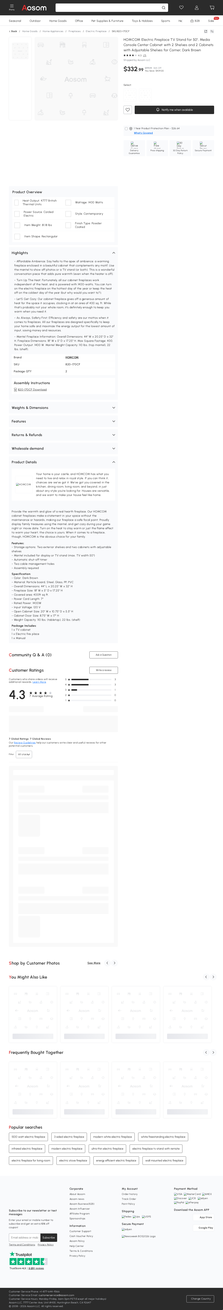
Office (79, 20)
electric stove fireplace (73, 1160)
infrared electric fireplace (27, 1148)
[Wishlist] (181, 7)
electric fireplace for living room (31, 1160)
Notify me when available (177, 109)
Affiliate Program (80, 1213)
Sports (165, 20)
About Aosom (77, 1194)
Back (14, 31)
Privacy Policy (46, 1244)
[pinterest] (34, 1202)
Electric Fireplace (96, 31)
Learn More (39, 682)
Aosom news (77, 1199)
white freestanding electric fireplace (163, 1136)
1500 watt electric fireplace (28, 1136)
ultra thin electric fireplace (107, 1148)
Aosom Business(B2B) (82, 1203)
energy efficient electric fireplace (116, 1160)
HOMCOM (72, 357)
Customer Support (80, 1231)
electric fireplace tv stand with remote (156, 1148)
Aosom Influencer (80, 1208)
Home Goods (58, 20)
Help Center (77, 1246)
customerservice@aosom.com (56, 1295)
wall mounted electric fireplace (164, 1160)
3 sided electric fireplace (69, 1136)
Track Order (129, 1199)
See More (94, 963)
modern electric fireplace (66, 1148)
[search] (163, 7)
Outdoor (35, 20)
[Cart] (212, 7)
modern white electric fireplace (112, 1136)
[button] (63, 253)
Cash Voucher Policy (81, 1236)
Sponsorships (77, 1218)
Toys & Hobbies (142, 20)
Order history (130, 1194)
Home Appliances (53, 31)
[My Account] (197, 8)
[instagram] (19, 1202)
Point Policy (128, 1203)
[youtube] (27, 1202)
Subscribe (49, 1237)
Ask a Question (104, 654)
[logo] (34, 7)
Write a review (103, 670)
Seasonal (15, 20)
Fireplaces (75, 31)
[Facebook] (11, 1202)
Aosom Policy (77, 1241)
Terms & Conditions (81, 1250)
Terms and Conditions (22, 1244)
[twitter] (42, 1202)
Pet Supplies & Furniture (107, 20)
